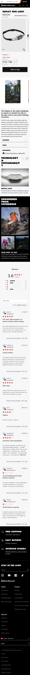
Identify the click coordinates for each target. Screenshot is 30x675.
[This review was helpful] (22, 493)
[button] (20, 5)
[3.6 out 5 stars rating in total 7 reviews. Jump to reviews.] (6, 55)
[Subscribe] (28, 570)
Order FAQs (4, 594)
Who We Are (4, 621)
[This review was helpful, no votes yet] (22, 338)
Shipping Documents (20, 609)
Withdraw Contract (6, 672)
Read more (23, 455)
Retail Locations (5, 633)
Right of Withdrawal (6, 601)
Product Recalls (19, 598)
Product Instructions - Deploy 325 (15, 153)
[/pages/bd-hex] (2, 1)
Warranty (17, 590)
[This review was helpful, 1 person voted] (22, 461)
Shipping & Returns (6, 598)
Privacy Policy (4, 657)
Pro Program (4, 629)
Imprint (3, 653)
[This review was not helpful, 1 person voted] (25, 371)
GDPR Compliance (6, 669)
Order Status (4, 590)
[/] (8, 5)
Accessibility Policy (6, 665)
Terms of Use (4, 661)
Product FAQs (18, 594)
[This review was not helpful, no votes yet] (25, 338)
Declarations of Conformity (22, 601)
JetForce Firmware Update (21, 605)
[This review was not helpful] (25, 426)
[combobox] (20, 305)
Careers (3, 625)
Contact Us (4, 618)
